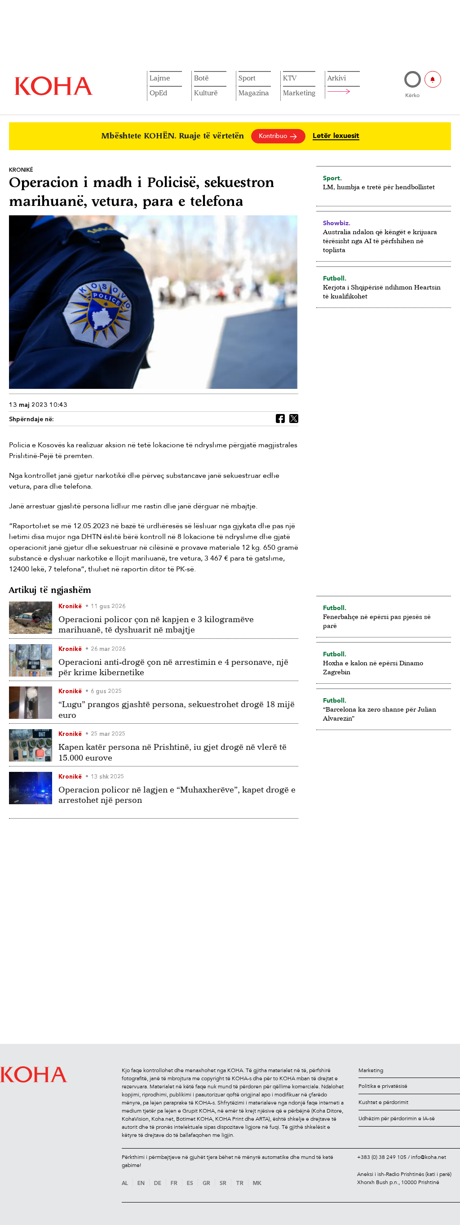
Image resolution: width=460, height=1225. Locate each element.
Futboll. (334, 278)
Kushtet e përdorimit (383, 1102)
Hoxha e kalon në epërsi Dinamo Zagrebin (373, 667)
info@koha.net (428, 1157)
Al (125, 1183)
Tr (239, 1183)
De (157, 1183)
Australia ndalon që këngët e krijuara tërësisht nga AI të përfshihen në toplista (380, 241)
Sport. (332, 178)
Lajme (160, 77)
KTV (289, 77)
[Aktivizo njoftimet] (433, 79)
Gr (206, 1183)
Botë (201, 77)
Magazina (254, 92)
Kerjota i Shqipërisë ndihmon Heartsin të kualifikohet (382, 291)
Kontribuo (274, 136)
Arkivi (336, 77)
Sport (247, 77)
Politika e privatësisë (382, 1086)
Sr (223, 1183)
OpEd (158, 92)
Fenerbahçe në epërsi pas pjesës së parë (377, 621)
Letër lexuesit (336, 136)
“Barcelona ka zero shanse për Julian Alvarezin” (379, 713)
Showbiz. (336, 223)
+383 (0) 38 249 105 (382, 1157)
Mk (257, 1183)
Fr (174, 1183)
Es (190, 1183)
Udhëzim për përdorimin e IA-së (396, 1118)
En (141, 1183)
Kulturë (206, 92)
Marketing (299, 92)
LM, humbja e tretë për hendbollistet (379, 187)
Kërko (412, 95)
